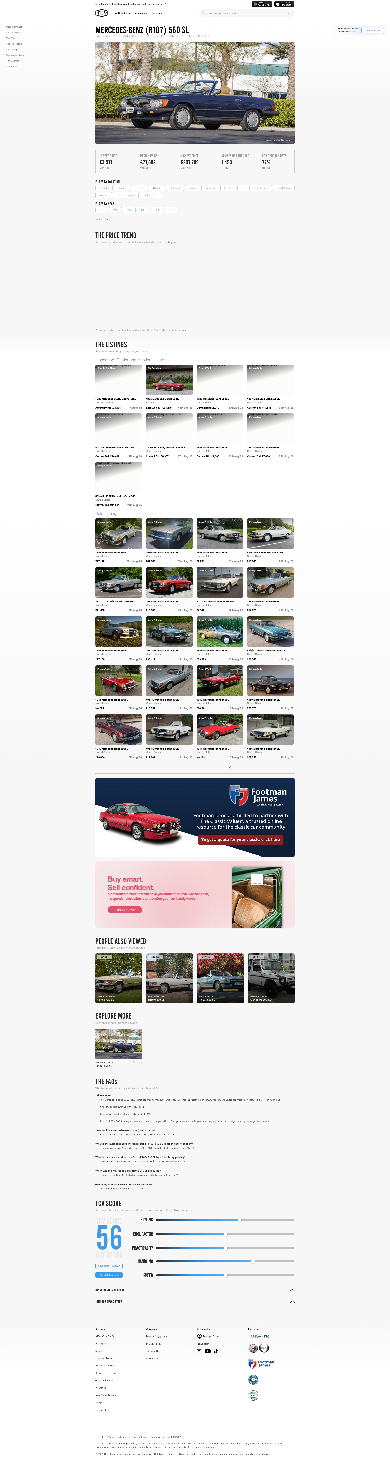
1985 (115, 209)
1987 (143, 209)
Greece (228, 187)
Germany (210, 187)
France (192, 187)
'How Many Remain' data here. (129, 1188)
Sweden (103, 195)
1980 (101, 209)
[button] (141, 13)
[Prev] (230, 767)
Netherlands (261, 187)
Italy (243, 187)
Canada (157, 187)
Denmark (175, 187)
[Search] (204, 13)
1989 (170, 209)
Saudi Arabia (284, 187)
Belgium (139, 187)
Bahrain (122, 187)
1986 (129, 209)
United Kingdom (126, 195)
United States (151, 195)
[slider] (239, 1220)
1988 (157, 209)
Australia (104, 187)
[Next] (293, 767)
